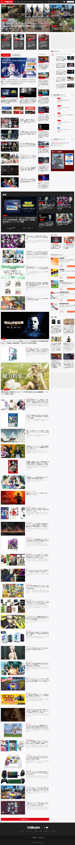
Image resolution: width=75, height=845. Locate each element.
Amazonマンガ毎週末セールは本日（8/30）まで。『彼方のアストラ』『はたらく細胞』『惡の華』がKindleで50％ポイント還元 (37, 510)
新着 (15, 1)
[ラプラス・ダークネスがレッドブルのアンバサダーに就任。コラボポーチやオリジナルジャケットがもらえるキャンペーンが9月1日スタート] (18, 68)
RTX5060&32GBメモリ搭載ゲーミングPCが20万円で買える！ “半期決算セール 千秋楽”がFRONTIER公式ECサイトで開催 (37, 634)
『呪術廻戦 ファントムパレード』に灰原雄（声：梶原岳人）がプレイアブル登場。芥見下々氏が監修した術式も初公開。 (37, 480)
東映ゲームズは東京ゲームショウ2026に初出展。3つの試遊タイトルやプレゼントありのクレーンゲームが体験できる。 (37, 435)
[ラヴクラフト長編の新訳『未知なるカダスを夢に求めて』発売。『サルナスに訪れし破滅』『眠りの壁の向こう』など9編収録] (13, 420)
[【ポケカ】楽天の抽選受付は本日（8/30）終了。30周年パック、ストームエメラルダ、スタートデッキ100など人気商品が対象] (13, 591)
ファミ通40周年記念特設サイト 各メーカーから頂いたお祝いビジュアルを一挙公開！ (68, 246)
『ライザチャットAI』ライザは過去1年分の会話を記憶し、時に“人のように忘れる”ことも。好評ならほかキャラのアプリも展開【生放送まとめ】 (43, 82)
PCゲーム (28, 1)
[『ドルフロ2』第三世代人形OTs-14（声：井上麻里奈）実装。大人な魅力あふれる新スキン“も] (13, 653)
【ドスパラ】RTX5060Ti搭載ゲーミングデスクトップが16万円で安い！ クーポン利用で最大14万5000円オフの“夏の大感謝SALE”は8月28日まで (56, 329)
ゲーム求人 (41, 1)
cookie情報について (47, 831)
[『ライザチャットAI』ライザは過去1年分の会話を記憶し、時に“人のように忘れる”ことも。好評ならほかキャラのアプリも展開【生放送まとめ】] (43, 75)
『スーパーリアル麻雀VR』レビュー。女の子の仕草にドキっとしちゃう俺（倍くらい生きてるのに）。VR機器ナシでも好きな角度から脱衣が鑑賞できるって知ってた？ (68, 329)
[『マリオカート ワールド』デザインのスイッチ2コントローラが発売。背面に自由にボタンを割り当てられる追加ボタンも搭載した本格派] (13, 761)
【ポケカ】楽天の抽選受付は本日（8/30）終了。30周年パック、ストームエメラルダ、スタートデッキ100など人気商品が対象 (37, 587)
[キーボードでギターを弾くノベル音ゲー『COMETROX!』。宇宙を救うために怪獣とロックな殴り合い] (13, 575)
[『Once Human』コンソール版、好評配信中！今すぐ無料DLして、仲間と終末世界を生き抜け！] (56, 240)
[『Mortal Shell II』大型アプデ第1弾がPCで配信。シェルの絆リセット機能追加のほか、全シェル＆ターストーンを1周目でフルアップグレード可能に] (13, 715)
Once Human (56, 242)
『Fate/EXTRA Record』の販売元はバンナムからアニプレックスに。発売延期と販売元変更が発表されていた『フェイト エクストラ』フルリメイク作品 (28, 180)
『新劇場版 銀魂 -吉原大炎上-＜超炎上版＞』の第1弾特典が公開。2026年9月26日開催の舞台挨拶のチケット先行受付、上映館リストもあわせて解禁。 (37, 287)
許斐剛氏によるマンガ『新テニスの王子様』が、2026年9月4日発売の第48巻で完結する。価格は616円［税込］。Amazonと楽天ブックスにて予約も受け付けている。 (37, 668)
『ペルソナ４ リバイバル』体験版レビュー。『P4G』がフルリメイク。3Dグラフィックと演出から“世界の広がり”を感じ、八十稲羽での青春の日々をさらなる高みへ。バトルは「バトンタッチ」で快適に (43, 185)
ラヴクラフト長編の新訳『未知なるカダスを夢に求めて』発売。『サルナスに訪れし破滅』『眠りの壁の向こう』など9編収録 (37, 417)
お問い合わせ (22, 831)
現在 (52, 54)
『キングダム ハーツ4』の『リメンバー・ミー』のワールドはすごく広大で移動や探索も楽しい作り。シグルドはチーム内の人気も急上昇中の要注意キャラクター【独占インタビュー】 (43, 117)
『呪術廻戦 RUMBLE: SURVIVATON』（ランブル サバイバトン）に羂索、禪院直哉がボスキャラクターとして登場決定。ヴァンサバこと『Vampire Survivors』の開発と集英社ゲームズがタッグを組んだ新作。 (37, 451)
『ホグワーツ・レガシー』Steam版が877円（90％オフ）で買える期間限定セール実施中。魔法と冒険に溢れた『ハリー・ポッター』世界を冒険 (28, 169)
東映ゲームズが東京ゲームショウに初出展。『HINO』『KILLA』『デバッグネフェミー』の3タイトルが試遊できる (37, 432)
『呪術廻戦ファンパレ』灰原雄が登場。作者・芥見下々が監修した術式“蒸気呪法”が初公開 (64, 223)
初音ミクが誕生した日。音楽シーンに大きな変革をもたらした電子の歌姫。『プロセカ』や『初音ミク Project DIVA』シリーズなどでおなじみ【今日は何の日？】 (37, 350)
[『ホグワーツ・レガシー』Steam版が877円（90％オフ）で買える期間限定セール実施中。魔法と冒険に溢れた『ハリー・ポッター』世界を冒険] (10, 170)
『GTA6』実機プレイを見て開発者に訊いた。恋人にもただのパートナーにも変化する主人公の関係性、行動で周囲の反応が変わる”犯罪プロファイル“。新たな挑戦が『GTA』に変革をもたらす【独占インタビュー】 (43, 44)
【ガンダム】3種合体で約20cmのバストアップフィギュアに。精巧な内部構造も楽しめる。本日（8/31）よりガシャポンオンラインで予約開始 (28, 145)
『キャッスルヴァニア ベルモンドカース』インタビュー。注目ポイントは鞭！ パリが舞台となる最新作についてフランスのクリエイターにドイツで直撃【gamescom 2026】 (31, 44)
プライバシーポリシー (29, 831)
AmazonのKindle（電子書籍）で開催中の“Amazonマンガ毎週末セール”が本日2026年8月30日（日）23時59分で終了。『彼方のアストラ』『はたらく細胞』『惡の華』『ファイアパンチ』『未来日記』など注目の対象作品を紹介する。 (37, 513)
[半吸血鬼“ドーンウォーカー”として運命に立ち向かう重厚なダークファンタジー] (13, 498)
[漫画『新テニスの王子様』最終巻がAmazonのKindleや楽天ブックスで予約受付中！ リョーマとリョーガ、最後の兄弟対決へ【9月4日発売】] (13, 668)
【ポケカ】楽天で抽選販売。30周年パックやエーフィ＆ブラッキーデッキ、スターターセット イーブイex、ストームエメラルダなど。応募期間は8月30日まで (56, 346)
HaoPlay (27, 650)
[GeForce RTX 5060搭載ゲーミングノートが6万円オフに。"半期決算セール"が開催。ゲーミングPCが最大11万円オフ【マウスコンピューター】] (13, 699)
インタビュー (4, 20)
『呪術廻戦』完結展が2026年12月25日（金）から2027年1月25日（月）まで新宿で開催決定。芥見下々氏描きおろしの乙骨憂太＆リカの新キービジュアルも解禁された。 (37, 466)
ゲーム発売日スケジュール (58, 139)
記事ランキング (55, 51)
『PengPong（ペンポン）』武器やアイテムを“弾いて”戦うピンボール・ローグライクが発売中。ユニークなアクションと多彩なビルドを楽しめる (37, 804)
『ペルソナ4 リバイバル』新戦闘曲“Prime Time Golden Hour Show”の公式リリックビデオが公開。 (37, 621)
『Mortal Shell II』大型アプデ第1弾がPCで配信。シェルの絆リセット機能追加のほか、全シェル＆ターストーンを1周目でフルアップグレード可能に (37, 711)
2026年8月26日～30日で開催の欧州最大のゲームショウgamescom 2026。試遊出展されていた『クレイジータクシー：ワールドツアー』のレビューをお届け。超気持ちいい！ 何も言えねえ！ (37, 792)
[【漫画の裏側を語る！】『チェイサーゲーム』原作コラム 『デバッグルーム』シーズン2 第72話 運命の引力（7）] (13, 272)
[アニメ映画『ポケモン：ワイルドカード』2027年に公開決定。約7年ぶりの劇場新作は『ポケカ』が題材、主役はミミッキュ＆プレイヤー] (10, 135)
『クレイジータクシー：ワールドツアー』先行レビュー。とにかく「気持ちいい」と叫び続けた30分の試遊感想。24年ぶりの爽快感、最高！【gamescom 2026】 (62, 15)
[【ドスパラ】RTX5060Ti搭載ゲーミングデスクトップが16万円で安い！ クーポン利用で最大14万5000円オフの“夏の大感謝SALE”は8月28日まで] (56, 322)
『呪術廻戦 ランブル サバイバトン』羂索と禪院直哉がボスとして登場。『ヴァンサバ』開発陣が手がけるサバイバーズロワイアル (37, 448)
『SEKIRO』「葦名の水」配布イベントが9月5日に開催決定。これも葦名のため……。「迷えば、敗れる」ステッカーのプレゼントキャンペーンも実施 (28, 121)
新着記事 (16, 55)
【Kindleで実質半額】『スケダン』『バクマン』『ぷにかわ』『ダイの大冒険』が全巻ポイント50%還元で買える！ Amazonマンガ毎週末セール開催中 (37, 742)
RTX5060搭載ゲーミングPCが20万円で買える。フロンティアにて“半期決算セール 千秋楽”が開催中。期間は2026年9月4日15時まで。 (37, 637)
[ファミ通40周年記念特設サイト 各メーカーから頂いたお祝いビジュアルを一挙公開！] (68, 240)
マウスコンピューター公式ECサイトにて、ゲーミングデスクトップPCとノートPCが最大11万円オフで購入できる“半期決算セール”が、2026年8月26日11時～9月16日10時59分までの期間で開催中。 (37, 699)
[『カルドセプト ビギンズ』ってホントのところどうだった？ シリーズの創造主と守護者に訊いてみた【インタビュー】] (25, 18)
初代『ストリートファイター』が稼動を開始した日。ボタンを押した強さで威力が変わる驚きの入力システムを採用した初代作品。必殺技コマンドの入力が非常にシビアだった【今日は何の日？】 (37, 727)
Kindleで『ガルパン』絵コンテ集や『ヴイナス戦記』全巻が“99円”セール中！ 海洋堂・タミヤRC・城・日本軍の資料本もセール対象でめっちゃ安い (37, 556)
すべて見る (72, 51)
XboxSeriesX (59, 145)
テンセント (27, 301)
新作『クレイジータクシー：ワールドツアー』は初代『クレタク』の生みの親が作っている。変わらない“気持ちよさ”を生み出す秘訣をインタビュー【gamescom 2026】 (37, 680)
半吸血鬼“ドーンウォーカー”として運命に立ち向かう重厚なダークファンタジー (37, 493)
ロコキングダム (30, 296)
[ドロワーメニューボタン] (2, 2)
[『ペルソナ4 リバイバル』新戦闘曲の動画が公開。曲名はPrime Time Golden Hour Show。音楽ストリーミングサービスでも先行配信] (13, 622)
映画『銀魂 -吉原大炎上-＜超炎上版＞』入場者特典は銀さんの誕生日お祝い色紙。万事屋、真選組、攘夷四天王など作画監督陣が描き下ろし (37, 284)
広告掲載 (53, 831)
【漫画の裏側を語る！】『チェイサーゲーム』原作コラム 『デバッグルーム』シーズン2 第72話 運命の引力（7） (37, 268)
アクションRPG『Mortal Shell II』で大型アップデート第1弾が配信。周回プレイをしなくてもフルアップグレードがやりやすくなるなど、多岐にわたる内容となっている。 (37, 714)
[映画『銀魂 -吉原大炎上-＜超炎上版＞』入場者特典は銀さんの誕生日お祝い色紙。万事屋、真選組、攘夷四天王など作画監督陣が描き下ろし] (13, 287)
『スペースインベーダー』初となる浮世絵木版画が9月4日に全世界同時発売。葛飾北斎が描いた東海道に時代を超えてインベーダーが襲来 (9, 101)
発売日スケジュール (34, 1)
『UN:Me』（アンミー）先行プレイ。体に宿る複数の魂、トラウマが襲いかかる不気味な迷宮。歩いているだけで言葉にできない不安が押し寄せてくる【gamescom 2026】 (43, 100)
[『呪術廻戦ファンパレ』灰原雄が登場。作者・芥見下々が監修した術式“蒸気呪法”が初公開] (64, 218)
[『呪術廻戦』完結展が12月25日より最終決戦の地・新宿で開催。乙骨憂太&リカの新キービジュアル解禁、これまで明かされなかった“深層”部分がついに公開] (13, 467)
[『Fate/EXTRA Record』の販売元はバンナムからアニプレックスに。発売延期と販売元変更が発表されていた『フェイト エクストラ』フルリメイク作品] (10, 182)
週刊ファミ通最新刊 (57, 151)
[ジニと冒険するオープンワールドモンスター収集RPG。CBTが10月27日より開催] (13, 303)
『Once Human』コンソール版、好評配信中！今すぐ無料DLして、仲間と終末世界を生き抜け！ (56, 246)
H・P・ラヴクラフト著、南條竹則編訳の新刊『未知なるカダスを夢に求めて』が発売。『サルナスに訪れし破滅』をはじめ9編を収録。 (37, 420)
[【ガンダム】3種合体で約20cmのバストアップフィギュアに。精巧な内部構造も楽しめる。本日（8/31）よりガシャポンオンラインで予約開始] (10, 147)
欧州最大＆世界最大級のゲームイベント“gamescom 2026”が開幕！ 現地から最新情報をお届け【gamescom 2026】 (43, 151)
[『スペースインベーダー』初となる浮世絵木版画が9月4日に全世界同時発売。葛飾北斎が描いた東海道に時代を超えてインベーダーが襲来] (9, 92)
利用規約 (36, 831)
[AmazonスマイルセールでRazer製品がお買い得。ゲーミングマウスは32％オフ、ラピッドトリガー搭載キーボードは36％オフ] (13, 777)
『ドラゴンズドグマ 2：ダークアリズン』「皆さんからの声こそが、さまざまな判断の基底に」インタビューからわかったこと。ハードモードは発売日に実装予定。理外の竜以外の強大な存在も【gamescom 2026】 (6, 44)
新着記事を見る (25, 819)
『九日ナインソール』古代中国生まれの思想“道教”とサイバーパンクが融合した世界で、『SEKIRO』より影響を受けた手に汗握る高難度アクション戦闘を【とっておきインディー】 (37, 525)
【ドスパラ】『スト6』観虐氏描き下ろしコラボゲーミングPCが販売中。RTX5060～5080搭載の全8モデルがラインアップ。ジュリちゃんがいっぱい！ (37, 541)
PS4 (67, 143)
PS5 (25, 1)
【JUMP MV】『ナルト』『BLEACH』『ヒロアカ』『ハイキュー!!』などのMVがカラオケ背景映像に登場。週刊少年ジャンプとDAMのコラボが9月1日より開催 (37, 253)
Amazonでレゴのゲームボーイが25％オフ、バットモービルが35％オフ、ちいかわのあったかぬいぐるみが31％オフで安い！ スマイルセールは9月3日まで (37, 603)
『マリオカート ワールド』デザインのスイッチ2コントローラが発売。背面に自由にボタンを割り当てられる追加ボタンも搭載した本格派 (37, 758)
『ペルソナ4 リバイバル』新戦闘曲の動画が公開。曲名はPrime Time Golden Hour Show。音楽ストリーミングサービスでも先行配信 (37, 618)
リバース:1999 (6, 389)
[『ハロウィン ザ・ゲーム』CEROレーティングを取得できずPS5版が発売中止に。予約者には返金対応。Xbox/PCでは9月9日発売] (70, 72)
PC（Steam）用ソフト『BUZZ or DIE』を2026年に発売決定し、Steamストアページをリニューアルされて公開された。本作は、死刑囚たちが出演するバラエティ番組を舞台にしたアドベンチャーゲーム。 (37, 241)
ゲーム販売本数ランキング (58, 95)
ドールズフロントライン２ (32, 646)
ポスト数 (68, 54)
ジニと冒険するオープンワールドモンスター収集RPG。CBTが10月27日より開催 (37, 299)
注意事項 (40, 831)
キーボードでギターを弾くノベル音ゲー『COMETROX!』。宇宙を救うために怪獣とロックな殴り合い (37, 571)
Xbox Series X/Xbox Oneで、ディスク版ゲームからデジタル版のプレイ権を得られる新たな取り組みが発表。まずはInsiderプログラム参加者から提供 (43, 134)
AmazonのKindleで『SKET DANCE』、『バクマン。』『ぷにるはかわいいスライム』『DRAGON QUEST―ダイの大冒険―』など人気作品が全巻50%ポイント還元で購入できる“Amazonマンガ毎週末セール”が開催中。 (37, 745)
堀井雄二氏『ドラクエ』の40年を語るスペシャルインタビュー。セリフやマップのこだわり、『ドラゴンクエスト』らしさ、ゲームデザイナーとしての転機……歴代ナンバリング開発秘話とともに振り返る (68, 346)
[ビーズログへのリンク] (41, 837)
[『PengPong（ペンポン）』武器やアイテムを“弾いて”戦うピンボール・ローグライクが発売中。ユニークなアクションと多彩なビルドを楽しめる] (13, 808)
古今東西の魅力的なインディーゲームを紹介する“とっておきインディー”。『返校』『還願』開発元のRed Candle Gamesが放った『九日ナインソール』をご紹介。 (37, 528)
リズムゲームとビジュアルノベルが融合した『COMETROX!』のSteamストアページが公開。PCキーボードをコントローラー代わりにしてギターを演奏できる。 (37, 573)
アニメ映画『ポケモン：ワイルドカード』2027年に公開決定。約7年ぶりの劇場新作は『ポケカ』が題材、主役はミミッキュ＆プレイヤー (28, 133)
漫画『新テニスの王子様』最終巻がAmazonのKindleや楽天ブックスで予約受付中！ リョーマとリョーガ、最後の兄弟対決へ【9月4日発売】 (37, 665)
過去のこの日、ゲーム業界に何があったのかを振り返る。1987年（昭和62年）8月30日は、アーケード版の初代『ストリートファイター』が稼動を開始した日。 (37, 730)
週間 (60, 54)
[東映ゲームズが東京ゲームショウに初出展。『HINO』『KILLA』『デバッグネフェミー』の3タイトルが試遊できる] (13, 436)
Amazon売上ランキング (57, 254)
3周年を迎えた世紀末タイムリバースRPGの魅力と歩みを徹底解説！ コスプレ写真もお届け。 (24, 393)
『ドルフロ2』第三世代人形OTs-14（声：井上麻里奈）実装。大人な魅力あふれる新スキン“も (36, 648)
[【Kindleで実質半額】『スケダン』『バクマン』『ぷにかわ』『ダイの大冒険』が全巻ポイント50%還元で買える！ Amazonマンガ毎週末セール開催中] (13, 746)
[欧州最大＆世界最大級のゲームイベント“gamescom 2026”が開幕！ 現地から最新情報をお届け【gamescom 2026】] (43, 144)
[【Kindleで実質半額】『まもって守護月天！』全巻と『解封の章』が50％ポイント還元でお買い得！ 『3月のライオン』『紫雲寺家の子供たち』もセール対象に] (13, 405)
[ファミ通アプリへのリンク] (33, 837)
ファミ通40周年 (68, 242)
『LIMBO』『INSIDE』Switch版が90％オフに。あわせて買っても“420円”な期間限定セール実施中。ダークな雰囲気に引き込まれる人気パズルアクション (28, 101)
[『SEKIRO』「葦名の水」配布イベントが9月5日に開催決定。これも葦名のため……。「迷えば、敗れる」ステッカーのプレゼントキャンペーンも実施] (10, 123)
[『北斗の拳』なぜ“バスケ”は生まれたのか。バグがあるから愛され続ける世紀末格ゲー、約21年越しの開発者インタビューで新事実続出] (43, 59)
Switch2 (18, 1)
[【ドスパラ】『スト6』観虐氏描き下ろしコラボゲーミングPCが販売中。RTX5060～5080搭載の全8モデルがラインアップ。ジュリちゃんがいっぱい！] (13, 544)
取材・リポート (54, 26)
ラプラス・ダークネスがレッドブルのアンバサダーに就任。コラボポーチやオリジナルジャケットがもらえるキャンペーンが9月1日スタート (18, 82)
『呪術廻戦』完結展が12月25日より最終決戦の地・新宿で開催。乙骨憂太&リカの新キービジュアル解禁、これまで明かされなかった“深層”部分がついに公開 (37, 463)
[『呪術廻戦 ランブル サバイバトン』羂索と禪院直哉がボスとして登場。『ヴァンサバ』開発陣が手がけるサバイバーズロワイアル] (13, 451)
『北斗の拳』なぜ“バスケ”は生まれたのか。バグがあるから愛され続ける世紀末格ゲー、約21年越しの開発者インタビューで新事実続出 (43, 66)
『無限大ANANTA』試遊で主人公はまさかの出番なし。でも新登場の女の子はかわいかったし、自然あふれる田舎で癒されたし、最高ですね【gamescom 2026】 (62, 28)
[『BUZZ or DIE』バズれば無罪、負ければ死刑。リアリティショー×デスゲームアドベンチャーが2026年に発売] (64, 201)
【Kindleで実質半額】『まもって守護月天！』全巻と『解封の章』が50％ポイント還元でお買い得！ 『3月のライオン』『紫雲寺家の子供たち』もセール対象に (37, 401)
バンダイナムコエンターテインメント (32, 495)
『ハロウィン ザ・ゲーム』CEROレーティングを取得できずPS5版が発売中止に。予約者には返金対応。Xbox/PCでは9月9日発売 (61, 72)
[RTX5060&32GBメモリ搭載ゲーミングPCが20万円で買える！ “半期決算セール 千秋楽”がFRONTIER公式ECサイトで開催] (13, 637)
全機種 (52, 143)
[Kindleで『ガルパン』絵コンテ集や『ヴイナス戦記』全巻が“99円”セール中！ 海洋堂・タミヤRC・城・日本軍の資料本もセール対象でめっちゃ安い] (13, 560)
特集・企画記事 (53, 1)
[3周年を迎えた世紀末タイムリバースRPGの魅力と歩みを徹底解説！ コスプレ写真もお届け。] (25, 376)
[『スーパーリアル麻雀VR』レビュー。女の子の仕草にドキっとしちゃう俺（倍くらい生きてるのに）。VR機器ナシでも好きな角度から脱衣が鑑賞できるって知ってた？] (68, 322)
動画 (49, 1)
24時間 (56, 54)
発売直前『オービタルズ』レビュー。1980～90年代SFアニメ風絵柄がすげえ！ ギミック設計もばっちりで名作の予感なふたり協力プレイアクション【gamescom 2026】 (18, 44)
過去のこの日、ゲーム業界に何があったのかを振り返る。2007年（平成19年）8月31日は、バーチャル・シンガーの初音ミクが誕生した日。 (37, 354)
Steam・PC (53, 145)
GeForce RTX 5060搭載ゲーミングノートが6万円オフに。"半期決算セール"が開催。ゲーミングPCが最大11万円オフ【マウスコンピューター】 (37, 696)
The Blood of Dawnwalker (32, 491)
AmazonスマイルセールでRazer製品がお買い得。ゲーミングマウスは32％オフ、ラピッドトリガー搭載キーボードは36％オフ (37, 773)
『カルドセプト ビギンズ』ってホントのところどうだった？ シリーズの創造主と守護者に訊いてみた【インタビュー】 (25, 26)
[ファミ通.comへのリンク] (8, 1)
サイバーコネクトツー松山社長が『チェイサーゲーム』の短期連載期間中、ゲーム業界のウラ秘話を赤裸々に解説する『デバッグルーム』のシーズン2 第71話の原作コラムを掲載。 (37, 272)
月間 (64, 54)
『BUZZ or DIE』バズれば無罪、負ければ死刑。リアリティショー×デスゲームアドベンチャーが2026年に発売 (64, 206)
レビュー (53, 12)
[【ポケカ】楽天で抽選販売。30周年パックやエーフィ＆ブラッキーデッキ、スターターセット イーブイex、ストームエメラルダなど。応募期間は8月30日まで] (56, 339)
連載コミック (28, 265)
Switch (22, 1)
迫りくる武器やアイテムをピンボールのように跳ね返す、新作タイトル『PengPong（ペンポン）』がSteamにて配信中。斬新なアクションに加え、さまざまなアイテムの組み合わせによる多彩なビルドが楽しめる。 (37, 807)
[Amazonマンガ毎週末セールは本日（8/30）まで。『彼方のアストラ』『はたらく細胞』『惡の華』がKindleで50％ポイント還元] (13, 513)
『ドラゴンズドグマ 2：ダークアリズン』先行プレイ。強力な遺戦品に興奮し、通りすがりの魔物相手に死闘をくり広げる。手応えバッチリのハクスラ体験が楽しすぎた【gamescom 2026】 (43, 167)
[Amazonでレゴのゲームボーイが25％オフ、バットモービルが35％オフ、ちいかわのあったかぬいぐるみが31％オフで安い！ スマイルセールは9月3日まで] (13, 606)
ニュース (45, 1)
